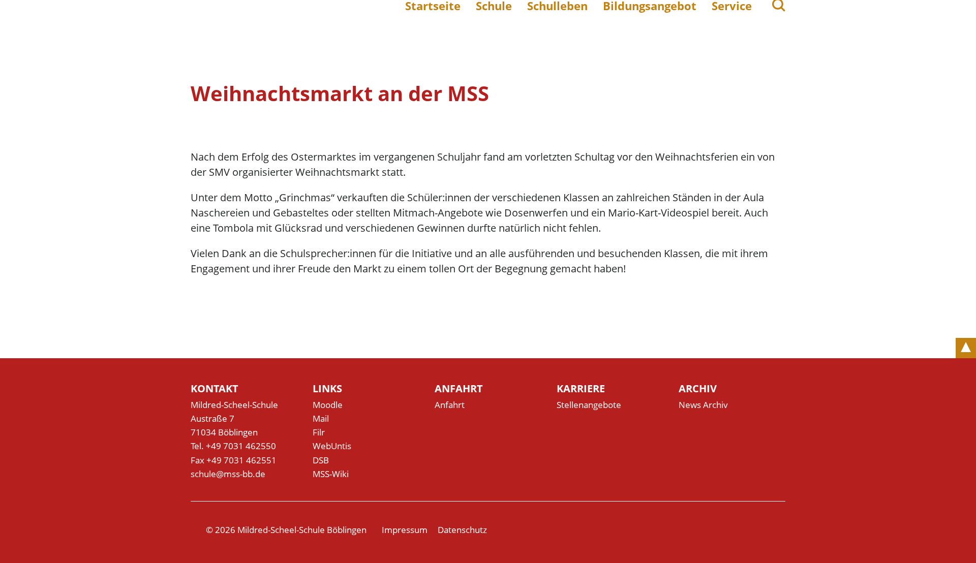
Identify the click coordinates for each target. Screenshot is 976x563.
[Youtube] (758, 530)
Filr (319, 432)
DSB (321, 460)
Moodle (328, 405)
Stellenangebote (589, 405)
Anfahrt (450, 405)
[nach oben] (966, 348)
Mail (321, 418)
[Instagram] (779, 530)
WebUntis (332, 446)
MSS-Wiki (331, 474)
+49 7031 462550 (241, 446)
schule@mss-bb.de (228, 474)
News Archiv (703, 405)
